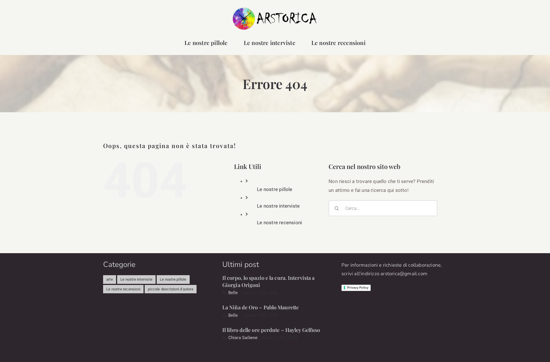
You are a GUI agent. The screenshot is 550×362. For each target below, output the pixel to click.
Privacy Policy (357, 288)
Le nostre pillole (274, 189)
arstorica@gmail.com (403, 273)
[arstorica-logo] (275, 9)
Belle (233, 292)
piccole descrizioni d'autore (170, 289)
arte (109, 279)
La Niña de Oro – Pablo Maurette (260, 307)
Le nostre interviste (278, 206)
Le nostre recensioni (279, 222)
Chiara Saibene (243, 337)
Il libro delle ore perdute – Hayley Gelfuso (271, 329)
